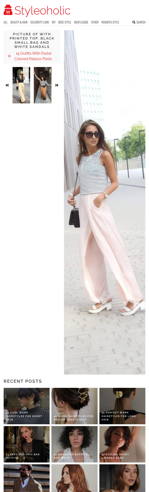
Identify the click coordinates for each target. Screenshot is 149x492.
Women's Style (110, 22)
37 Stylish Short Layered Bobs (115, 456)
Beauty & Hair (19, 22)
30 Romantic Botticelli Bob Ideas (73, 456)
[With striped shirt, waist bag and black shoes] (42, 85)
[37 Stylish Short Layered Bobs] (122, 444)
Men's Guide (81, 22)
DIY (54, 22)
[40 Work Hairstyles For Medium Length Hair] (74, 406)
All (6, 22)
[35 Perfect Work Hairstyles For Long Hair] (122, 406)
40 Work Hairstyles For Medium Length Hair (73, 418)
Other (95, 22)
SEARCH (140, 22)
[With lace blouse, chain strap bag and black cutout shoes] (21, 85)
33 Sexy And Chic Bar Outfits (23, 456)
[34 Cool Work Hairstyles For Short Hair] (27, 406)
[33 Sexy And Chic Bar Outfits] (27, 444)
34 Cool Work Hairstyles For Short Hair (24, 416)
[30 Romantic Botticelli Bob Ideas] (74, 444)
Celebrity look (39, 22)
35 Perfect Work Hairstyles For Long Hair (119, 416)
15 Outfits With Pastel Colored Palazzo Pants (33, 56)
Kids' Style (64, 22)
